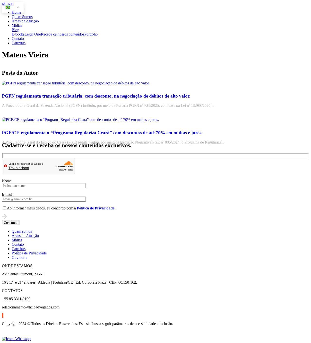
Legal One (33, 34)
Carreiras (19, 43)
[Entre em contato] (16, 339)
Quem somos (22, 231)
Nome (6, 181)
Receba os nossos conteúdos (62, 34)
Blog (15, 30)
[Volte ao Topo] (5, 334)
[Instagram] (2, 315)
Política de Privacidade (29, 253)
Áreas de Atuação (25, 21)
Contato (18, 38)
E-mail (7, 194)
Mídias (17, 25)
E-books (18, 34)
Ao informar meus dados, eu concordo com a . (61, 208)
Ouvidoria (19, 257)
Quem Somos (22, 17)
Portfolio (91, 34)
